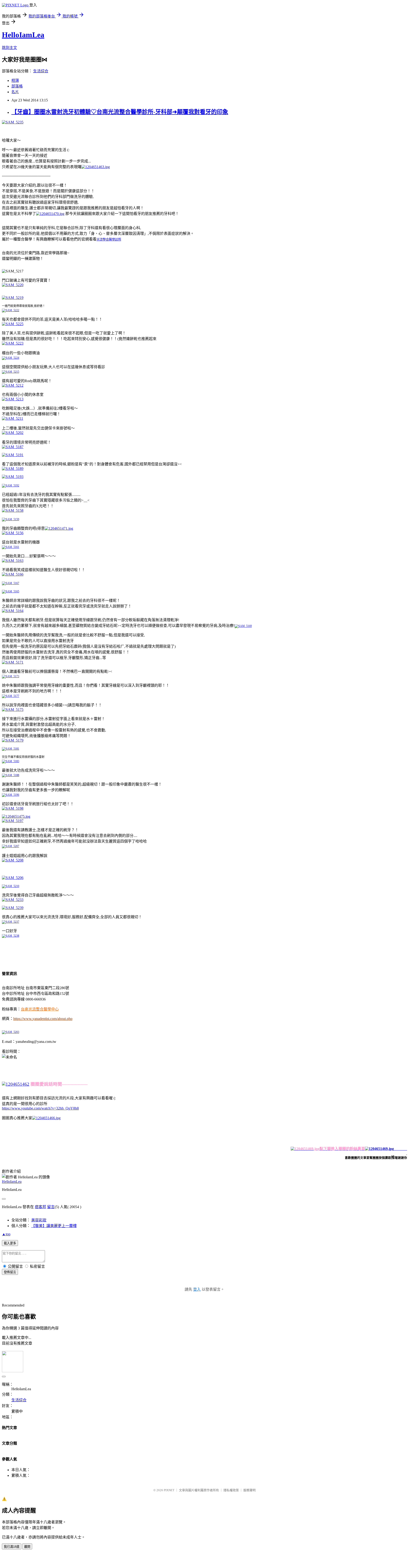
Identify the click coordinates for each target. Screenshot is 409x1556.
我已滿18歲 (11, 1546)
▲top (6, 1234)
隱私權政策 (231, 1490)
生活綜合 (40, 71)
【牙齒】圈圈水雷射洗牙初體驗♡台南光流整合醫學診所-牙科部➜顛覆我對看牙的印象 (119, 112)
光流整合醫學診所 (109, 239)
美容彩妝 (38, 1220)
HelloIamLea (23, 35)
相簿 (15, 81)
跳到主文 (9, 48)
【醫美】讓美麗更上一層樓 (54, 1226)
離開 (27, 1546)
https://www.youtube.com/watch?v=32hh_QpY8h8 (40, 1108)
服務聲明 (249, 1490)
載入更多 (10, 1243)
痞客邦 (40, 1207)
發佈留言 (10, 1272)
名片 (15, 92)
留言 (51, 1207)
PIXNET (169, 1490)
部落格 (17, 86)
